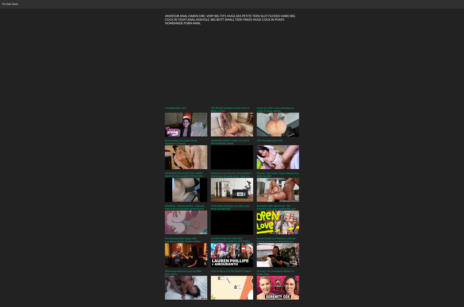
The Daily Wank (10, 4)
